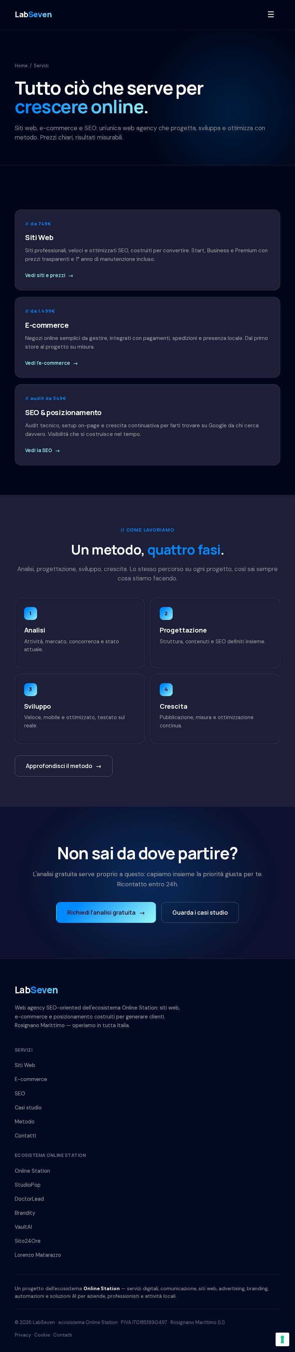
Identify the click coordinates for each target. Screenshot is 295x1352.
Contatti (25, 1135)
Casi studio (28, 1107)
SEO (20, 1093)
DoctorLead (29, 1199)
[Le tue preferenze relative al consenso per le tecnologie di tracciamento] (282, 1339)
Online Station (32, 1171)
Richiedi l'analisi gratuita (106, 912)
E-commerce (31, 1079)
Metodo (25, 1121)
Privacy (23, 1335)
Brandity (25, 1213)
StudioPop (28, 1185)
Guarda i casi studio (200, 912)
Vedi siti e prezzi (49, 275)
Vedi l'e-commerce (51, 363)
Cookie (42, 1335)
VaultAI (23, 1227)
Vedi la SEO (42, 450)
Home (21, 66)
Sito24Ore (28, 1241)
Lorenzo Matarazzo (38, 1255)
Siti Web (25, 1065)
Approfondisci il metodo (63, 766)
